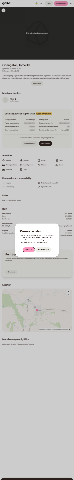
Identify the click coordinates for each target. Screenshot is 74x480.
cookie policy (42, 242)
